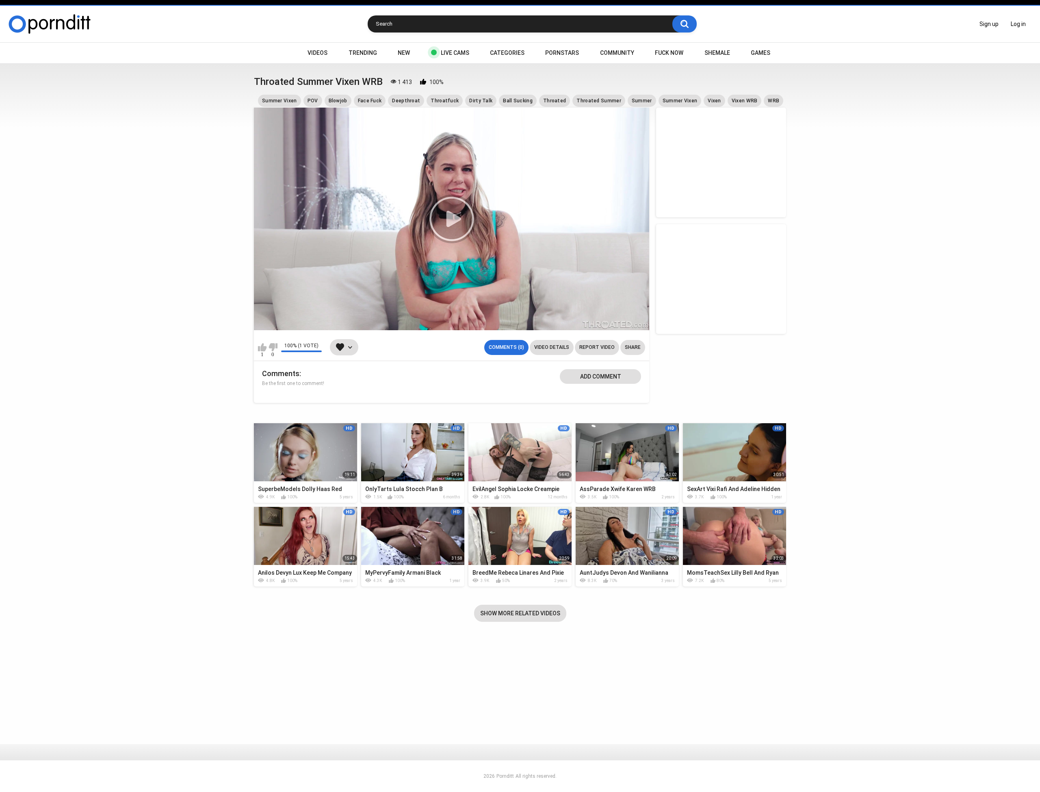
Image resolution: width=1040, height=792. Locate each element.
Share (633, 347)
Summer (642, 101)
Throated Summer (598, 101)
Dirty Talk (480, 101)
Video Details (551, 347)
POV (313, 101)
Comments (280, 373)
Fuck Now (669, 53)
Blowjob (338, 101)
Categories (507, 53)
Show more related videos (520, 613)
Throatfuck (445, 101)
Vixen (714, 101)
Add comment (600, 376)
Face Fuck (370, 101)
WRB (773, 101)
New (404, 53)
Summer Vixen (279, 101)
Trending (363, 53)
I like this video (262, 347)
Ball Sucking (518, 101)
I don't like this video (273, 347)
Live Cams (455, 53)
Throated (554, 101)
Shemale (717, 53)
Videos (317, 53)
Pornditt (505, 776)
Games (760, 53)
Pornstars (562, 53)
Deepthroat (406, 101)
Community (617, 53)
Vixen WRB (745, 101)
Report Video (597, 347)
